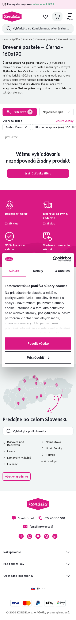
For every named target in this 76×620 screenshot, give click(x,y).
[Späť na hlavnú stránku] (12, 16)
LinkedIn (54, 536)
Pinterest (46, 536)
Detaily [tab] (38, 271)
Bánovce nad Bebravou (15, 443)
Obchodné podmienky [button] (18, 576)
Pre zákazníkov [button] (13, 564)
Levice (11, 451)
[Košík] (57, 16)
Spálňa (16, 39)
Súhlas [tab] (14, 271)
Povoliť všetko (38, 343)
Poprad (50, 454)
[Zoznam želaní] (45, 16)
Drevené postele (45, 39)
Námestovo (53, 441)
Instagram (29, 536)
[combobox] (56, 112)
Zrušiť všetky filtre (38, 173)
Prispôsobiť (35, 357)
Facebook (21, 536)
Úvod (5, 39)
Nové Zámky (54, 448)
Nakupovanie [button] (12, 552)
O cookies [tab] (62, 271)
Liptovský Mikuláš (19, 457)
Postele (27, 39)
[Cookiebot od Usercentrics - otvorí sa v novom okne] (53, 259)
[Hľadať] (8, 28)
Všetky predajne (16, 476)
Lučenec (12, 464)
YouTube (38, 536)
